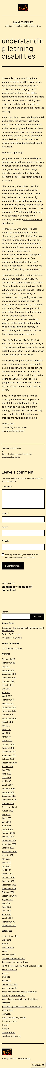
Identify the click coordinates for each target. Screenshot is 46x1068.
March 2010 (7, 740)
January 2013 (8, 670)
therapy (5, 1029)
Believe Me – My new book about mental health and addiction (23, 629)
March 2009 (7, 785)
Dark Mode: (36, 1065)
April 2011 (6, 692)
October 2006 (8, 892)
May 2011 (6, 689)
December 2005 (9, 925)
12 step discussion (10, 936)
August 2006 (7, 899)
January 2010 (8, 748)
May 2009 (6, 777)
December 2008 (9, 796)
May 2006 (6, 911)
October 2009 (8, 759)
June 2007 (6, 862)
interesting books (9, 984)
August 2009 (7, 766)
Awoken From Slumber (12, 638)
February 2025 (8, 659)
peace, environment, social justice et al (19, 992)
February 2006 (8, 922)
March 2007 (7, 874)
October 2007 (8, 848)
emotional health (21, 454)
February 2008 (8, 833)
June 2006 (6, 907)
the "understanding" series (14, 1017)
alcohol (5, 943)
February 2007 (8, 877)
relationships (7, 1010)
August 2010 (7, 722)
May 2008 (6, 822)
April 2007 (6, 870)
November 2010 (9, 711)
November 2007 (9, 844)
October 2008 (8, 803)
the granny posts (9, 1021)
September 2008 (9, 807)
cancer (5, 951)
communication (9, 955)
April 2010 (6, 737)
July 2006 (6, 903)
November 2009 (9, 755)
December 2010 (9, 707)
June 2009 (6, 774)
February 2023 (8, 663)
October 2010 (8, 714)
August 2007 (7, 855)
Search (5, 612)
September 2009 (9, 763)
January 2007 (8, 881)
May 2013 (6, 666)
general (5, 973)
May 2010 (6, 733)
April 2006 (6, 914)
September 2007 (9, 851)
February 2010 (8, 744)
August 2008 (7, 811)
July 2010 (6, 726)
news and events (9, 988)
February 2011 (8, 700)
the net (5, 1025)
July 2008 (6, 814)
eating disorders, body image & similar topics (22, 966)
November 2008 (9, 800)
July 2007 (6, 859)
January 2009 (8, 792)
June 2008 (6, 818)
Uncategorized (8, 1032)
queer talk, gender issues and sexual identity (22, 1006)
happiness (6, 980)
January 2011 (7, 703)
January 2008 (8, 837)
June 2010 (6, 729)
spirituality (6, 1014)
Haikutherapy (23, 22)
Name (5, 513)
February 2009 (8, 788)
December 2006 (9, 885)
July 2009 (6, 770)
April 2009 (6, 781)
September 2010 (9, 718)
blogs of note (8, 947)
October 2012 (8, 681)
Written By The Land (11, 634)
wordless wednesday (11, 1036)
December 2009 (9, 751)
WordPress (25, 1058)
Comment (7, 486)
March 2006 (7, 918)
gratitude (6, 977)
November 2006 (9, 888)
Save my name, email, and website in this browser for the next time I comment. (22, 556)
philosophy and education (13, 995)
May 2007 (6, 866)
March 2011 (7, 696)
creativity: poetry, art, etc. (13, 958)
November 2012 (9, 677)
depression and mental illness (15, 962)
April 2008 (6, 825)
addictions (6, 940)
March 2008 (7, 829)
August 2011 (7, 685)
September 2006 (9, 896)
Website (5, 541)
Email (5, 527)
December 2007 (9, 840)
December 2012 (9, 674)
